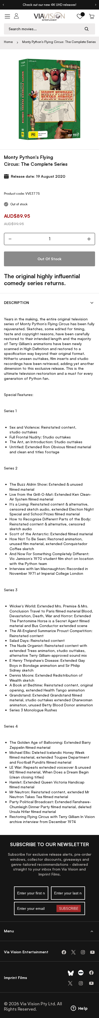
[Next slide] (96, 5)
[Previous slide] (3, 5)
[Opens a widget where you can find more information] (79, 1008)
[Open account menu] (16, 16)
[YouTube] (92, 952)
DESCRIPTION (16, 302)
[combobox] (44, 29)
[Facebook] (64, 952)
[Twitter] (73, 952)
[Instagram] (83, 952)
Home (8, 42)
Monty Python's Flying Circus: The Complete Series (59, 42)
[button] (80, 16)
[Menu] (7, 16)
